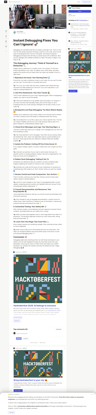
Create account (86, 1)
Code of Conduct (34, 342)
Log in (78, 1)
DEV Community (81, 20)
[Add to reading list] (6, 42)
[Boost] (6, 46)
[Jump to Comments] (6, 37)
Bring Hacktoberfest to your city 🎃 (30, 380)
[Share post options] (6, 51)
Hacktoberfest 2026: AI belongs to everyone (35, 305)
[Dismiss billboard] (93, 394)
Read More (17, 320)
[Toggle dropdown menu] (61, 252)
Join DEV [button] (11, 412)
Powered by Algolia (47, 1)
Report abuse (42, 342)
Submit (19, 338)
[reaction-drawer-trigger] (6, 32)
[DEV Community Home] (5, 2)
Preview (26, 338)
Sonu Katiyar (20, 31)
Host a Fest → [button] (18, 390)
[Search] (9, 2)
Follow (79, 11)
